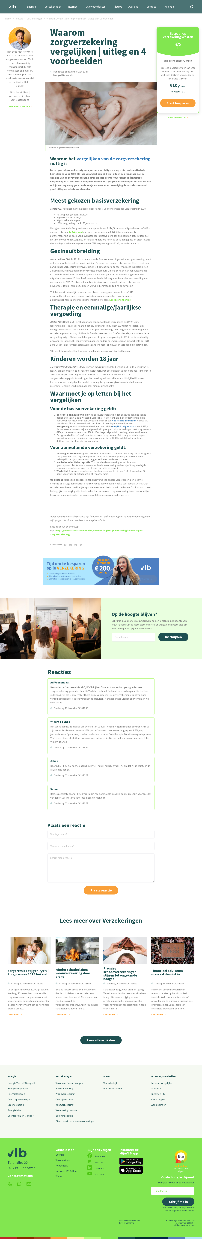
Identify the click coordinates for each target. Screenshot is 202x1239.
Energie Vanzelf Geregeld (21, 1083)
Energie (31, 6)
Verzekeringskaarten (67, 1110)
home (8, 18)
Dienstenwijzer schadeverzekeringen (75, 1121)
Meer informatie (177, 117)
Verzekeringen (53, 6)
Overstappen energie (19, 1099)
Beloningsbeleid (64, 1115)
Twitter (99, 1162)
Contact (151, 6)
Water (106, 1076)
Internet (72, 6)
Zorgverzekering (65, 1104)
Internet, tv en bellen (163, 1076)
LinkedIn (99, 1168)
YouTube (99, 1174)
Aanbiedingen (158, 1104)
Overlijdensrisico (65, 1099)
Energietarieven (16, 1093)
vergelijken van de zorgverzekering (113, 159)
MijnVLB (169, 6)
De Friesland (75, 232)
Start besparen (178, 103)
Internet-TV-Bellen (66, 1171)
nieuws (19, 18)
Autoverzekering (65, 1088)
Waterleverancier (112, 1088)
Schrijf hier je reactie (57, 855)
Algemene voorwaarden (129, 1220)
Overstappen (158, 1099)
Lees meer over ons (19, 106)
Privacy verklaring (126, 1223)
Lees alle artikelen (101, 1040)
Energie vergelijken (18, 1088)
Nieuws (117, 6)
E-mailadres (118, 634)
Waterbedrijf (110, 1083)
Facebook (100, 1156)
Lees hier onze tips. (120, 299)
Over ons (133, 6)
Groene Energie (16, 1104)
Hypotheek (62, 1165)
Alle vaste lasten (96, 6)
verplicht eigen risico (124, 426)
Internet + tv (158, 1093)
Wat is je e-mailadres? (57, 843)
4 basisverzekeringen (124, 420)
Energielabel (14, 1110)
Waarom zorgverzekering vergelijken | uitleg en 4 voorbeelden (79, 18)
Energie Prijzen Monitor (20, 1115)
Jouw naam (54, 832)
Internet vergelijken (162, 1083)
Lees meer (13, 1014)
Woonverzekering (65, 1093)
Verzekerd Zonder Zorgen (69, 1083)
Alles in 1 (156, 1088)
